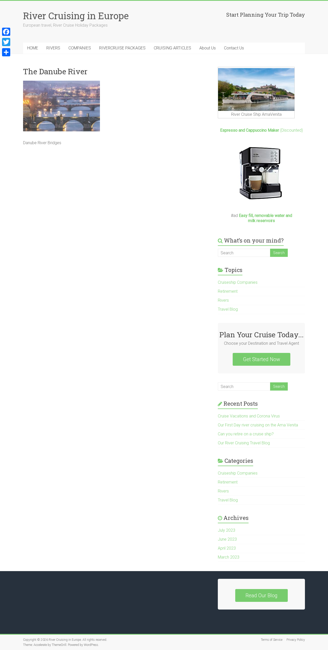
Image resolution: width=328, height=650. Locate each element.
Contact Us (234, 48)
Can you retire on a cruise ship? (246, 434)
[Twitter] (6, 42)
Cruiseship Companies (238, 282)
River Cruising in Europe (76, 15)
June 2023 (227, 539)
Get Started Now (261, 359)
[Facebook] (6, 32)
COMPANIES (79, 48)
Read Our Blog (261, 595)
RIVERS (53, 48)
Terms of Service (271, 640)
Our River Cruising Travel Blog (244, 443)
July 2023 (226, 530)
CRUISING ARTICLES (172, 48)
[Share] (6, 52)
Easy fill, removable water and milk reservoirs (265, 218)
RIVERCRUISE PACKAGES (122, 48)
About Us (207, 48)
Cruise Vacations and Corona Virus (249, 416)
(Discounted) (261, 130)
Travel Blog (228, 309)
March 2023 (228, 557)
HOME (32, 48)
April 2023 (227, 548)
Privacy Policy (295, 640)
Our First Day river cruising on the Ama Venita (258, 425)
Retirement (228, 291)
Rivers (223, 300)
